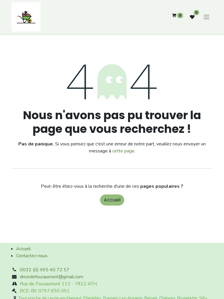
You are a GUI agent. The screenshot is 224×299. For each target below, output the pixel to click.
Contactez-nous (32, 256)
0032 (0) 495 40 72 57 (44, 270)
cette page (123, 151)
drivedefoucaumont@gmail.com (51, 277)
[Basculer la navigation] (206, 17)
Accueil (112, 200)
